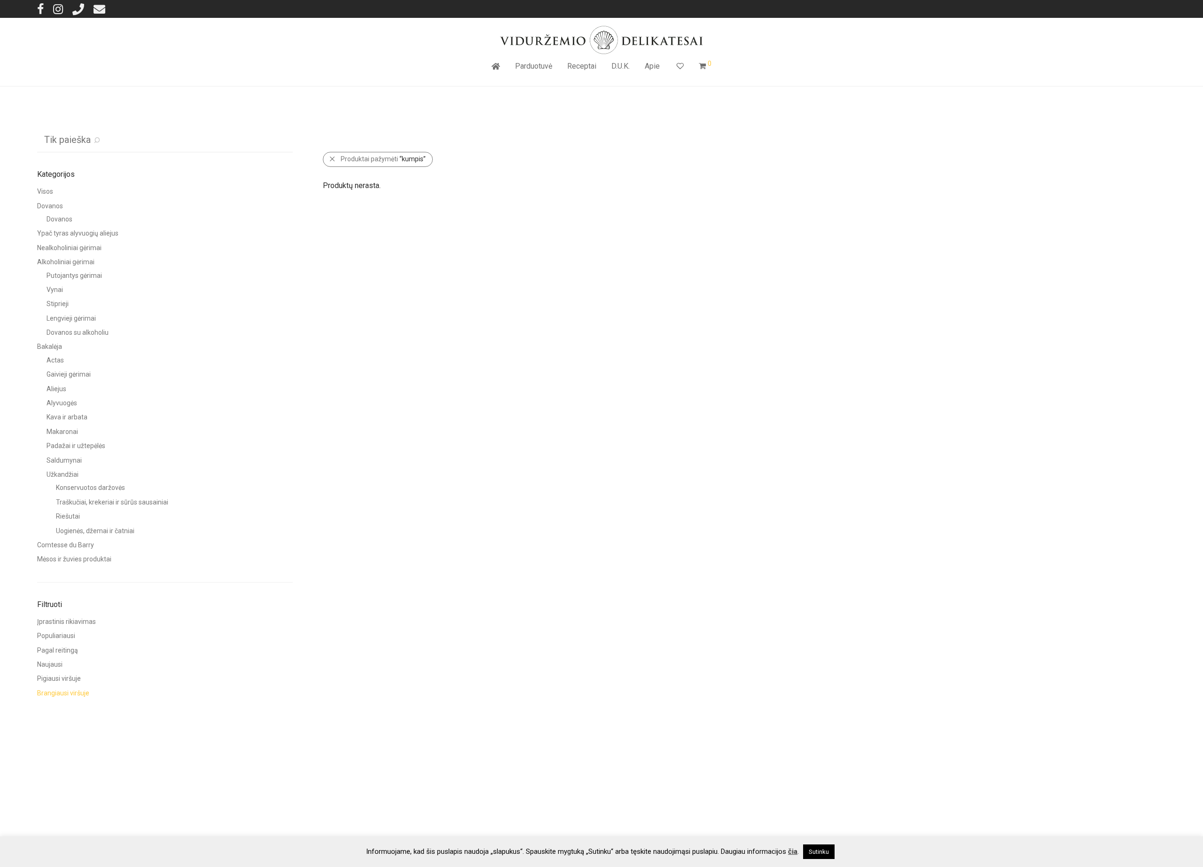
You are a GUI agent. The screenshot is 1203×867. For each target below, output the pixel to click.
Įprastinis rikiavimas (66, 621)
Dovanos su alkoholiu (78, 332)
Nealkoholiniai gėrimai (69, 248)
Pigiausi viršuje (59, 678)
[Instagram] (58, 8)
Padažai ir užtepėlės (76, 445)
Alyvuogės (62, 403)
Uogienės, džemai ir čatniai (95, 531)
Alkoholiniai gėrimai (65, 262)
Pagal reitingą (57, 650)
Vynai (55, 289)
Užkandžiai (62, 474)
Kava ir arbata (67, 417)
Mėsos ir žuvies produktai (74, 559)
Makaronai (62, 431)
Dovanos (50, 206)
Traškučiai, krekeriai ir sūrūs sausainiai (112, 502)
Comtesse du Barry (65, 545)
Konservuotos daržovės (90, 487)
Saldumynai (64, 460)
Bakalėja (49, 346)
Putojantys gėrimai (74, 275)
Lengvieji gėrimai (71, 318)
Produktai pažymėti (383, 159)
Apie (652, 66)
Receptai (581, 66)
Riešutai (68, 516)
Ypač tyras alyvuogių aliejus (77, 233)
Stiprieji (58, 303)
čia (792, 851)
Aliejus (56, 389)
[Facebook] (40, 8)
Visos (45, 191)
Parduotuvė (533, 66)
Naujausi (49, 664)
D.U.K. (620, 66)
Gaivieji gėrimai (69, 374)
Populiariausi (56, 635)
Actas (55, 360)
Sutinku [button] (819, 851)
